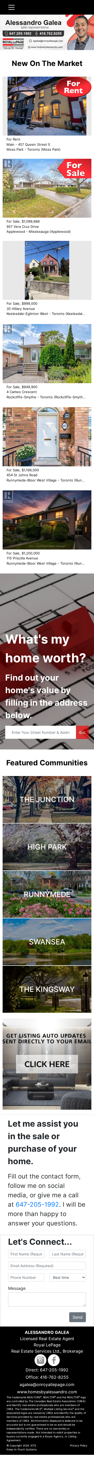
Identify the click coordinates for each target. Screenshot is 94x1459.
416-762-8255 (54, 1377)
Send (78, 1317)
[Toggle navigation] (11, 7)
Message (17, 1288)
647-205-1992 (37, 1204)
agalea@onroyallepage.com (47, 1384)
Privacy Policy (78, 1445)
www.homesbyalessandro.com (47, 1391)
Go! (82, 732)
